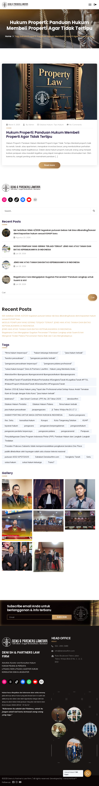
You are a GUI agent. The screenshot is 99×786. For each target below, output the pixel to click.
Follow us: (6, 782)
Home (8, 36)
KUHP (85, 420)
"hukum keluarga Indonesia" (46, 353)
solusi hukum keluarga (32, 462)
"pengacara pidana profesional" (58, 363)
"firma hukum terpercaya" (16, 353)
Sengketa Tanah (72, 457)
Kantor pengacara (77, 415)
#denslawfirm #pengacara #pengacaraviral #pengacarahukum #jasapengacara (40, 374)
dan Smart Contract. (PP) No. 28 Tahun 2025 (40, 399)
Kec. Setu (9, 420)
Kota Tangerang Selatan (65, 420)
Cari (4, 292)
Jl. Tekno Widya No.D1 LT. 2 (64, 409)
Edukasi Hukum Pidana (43, 404)
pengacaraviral (67, 431)
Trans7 (51, 462)
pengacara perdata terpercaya (18, 431)
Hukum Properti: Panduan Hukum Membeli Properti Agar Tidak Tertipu (42, 134)
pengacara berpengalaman (52, 426)
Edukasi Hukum (46, 124)
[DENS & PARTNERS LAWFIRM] (15, 4)
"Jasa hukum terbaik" (74, 353)
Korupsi (44, 420)
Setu (88, 457)
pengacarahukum (78, 426)
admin (31, 124)
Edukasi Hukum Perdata (15, 404)
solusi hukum (10, 462)
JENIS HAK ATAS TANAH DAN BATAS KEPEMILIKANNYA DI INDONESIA (47, 262)
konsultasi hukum (27, 420)
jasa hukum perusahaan (15, 409)
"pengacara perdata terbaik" (43, 358)
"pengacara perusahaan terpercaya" (21, 363)
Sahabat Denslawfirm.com (47, 457)
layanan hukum (11, 426)
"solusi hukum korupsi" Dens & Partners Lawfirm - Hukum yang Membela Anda (40, 369)
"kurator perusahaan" (14, 358)
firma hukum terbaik (68, 404)
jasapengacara (38, 409)
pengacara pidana (47, 431)
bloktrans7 (9, 399)
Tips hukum (59, 124)
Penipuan (85, 431)
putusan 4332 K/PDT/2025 (17, 457)
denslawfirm (72, 399)
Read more (49, 165)
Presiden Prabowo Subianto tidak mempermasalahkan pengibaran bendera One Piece (43, 446)
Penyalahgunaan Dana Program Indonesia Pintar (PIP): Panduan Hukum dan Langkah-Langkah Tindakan (47, 438)
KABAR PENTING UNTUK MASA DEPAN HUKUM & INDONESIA (34, 415)
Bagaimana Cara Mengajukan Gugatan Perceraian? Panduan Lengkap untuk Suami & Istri (43, 332)
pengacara (29, 426)
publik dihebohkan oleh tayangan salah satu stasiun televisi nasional (35, 451)
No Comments (75, 124)
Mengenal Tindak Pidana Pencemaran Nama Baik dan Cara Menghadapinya (37, 335)
